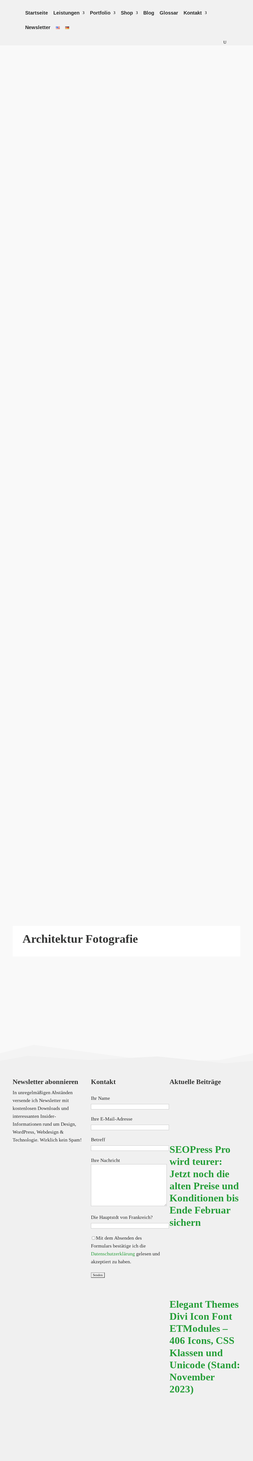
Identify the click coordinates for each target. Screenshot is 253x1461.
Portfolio (100, 13)
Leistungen (66, 13)
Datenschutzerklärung (113, 1253)
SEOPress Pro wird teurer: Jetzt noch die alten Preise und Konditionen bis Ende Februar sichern (204, 1186)
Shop (127, 13)
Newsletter (37, 28)
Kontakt (193, 13)
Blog (148, 13)
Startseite (36, 13)
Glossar (169, 13)
